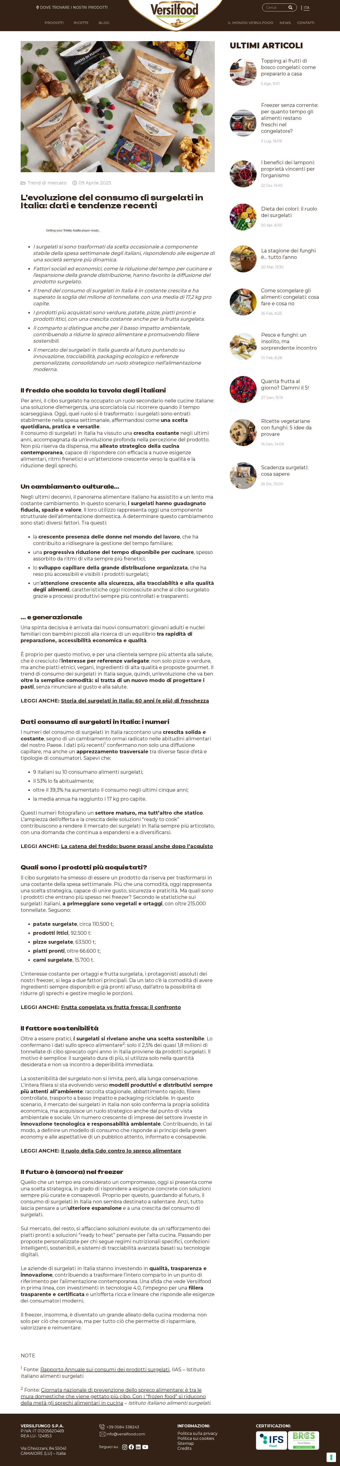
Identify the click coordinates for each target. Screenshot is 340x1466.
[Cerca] (290, 7)
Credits (184, 1448)
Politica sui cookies (195, 1438)
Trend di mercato (46, 183)
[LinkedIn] (138, 1447)
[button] (66, 24)
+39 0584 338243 (123, 1427)
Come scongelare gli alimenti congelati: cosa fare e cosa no (290, 297)
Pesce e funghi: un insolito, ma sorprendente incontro (289, 341)
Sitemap (185, 1443)
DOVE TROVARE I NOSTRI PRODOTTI (74, 7)
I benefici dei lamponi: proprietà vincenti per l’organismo (288, 168)
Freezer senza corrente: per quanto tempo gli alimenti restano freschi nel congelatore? (289, 118)
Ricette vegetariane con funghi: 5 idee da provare (286, 427)
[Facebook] (131, 1447)
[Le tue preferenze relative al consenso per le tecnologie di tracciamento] (331, 1457)
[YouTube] (145, 1447)
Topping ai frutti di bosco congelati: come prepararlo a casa (288, 67)
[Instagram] (124, 1447)
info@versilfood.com (126, 1434)
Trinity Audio (72, 230)
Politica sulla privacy (197, 1433)
